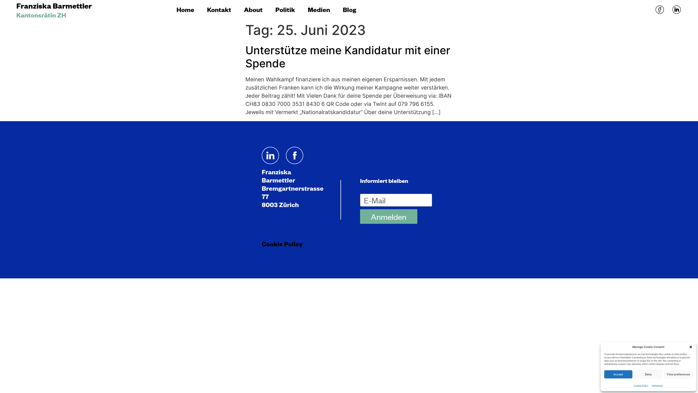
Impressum (657, 385)
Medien (319, 9)
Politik (285, 9)
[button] (691, 347)
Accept (618, 374)
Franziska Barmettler (54, 5)
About (253, 9)
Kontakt (219, 9)
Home (185, 9)
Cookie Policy (641, 385)
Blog (349, 9)
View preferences (678, 374)
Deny (648, 374)
